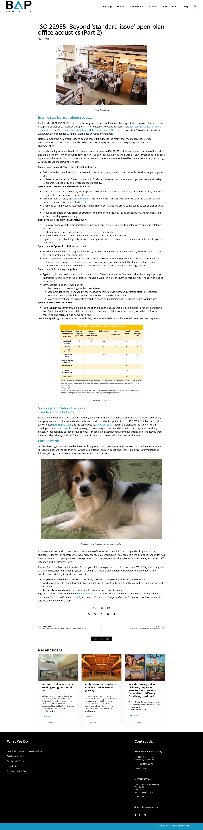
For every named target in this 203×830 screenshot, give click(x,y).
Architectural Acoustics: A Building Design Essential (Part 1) (100, 687)
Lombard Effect (81, 198)
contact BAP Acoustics (89, 593)
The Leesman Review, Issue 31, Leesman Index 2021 (86, 130)
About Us (152, 6)
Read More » (46, 717)
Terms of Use (183, 825)
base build (86, 179)
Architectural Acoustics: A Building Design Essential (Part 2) (57, 687)
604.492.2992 (140, 768)
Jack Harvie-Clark (62, 424)
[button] (195, 6)
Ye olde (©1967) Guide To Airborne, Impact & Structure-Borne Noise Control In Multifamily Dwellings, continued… (143, 690)
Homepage (107, 6)
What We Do (135, 6)
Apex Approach (62, 428)
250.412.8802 (140, 796)
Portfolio (121, 6)
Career (165, 6)
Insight (107, 608)
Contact (175, 6)
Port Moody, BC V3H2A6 (144, 759)
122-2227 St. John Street (144, 757)
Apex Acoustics (103, 424)
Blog (186, 6)
